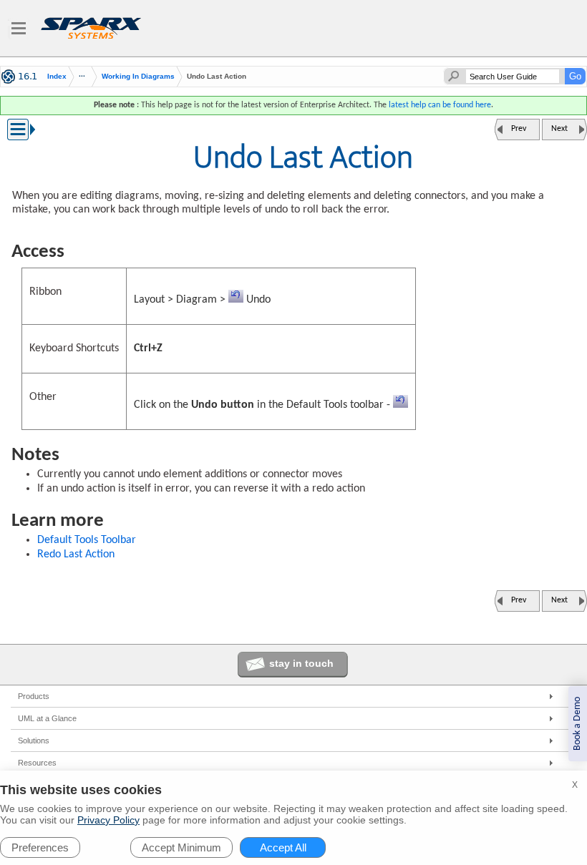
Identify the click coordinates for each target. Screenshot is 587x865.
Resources (37, 762)
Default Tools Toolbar (86, 540)
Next (559, 128)
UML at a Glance (47, 718)
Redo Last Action (76, 554)
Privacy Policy (108, 820)
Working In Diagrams (138, 76)
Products (33, 696)
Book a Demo (577, 724)
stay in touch (301, 663)
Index (57, 76)
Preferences (40, 847)
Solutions (33, 740)
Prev (518, 128)
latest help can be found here (440, 105)
